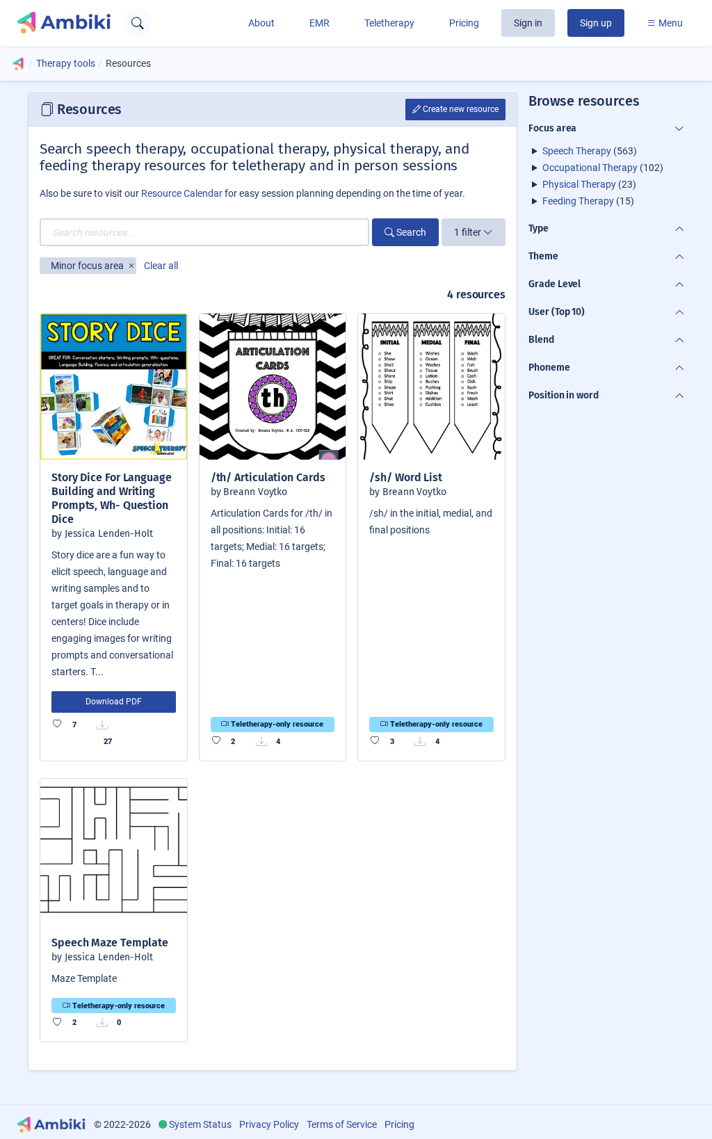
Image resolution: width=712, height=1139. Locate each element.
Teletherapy (389, 23)
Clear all (161, 265)
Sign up (596, 23)
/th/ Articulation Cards (268, 477)
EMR (319, 23)
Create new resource (460, 109)
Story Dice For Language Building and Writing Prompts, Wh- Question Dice (111, 498)
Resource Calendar (181, 193)
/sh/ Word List (405, 477)
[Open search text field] (137, 22)
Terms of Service (342, 1124)
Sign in (528, 23)
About (261, 23)
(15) (588, 201)
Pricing (464, 23)
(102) (602, 167)
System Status (200, 1124)
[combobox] (204, 232)
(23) (589, 184)
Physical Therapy (579, 184)
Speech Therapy (576, 150)
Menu (669, 23)
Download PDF (114, 701)
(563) (589, 150)
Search (410, 232)
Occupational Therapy (590, 167)
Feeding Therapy (578, 201)
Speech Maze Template (109, 942)
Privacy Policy (269, 1124)
